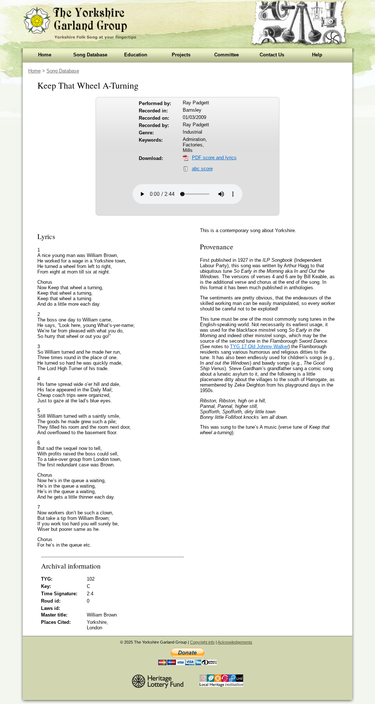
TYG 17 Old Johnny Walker (259, 346)
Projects (181, 54)
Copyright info (202, 642)
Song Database (90, 54)
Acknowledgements (235, 642)
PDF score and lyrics (214, 157)
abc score (202, 168)
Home (44, 54)
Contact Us (272, 54)
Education (135, 54)
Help (317, 54)
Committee (226, 54)
